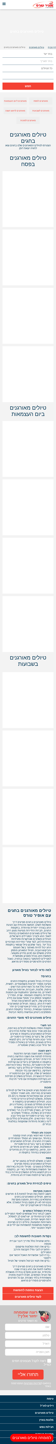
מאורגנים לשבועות (40, 110)
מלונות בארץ (46, 1420)
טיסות (50, 1398)
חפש (28, 86)
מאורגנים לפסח (41, 101)
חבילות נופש (47, 1427)
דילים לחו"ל (47, 1405)
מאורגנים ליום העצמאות (15, 101)
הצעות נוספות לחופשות (28, 1290)
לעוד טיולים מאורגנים (28, 1296)
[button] (4, 54)
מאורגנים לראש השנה (15, 110)
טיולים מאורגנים (44, 1413)
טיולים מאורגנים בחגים (14, 47)
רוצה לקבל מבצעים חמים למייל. (31, 1362)
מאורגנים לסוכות (28, 120)
